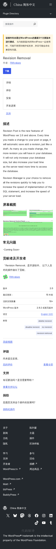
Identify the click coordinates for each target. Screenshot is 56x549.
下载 (7, 71)
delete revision (45, 321)
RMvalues (15, 62)
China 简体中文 (18, 508)
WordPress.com (13, 478)
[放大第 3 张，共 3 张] (48, 224)
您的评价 (8, 364)
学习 (5, 453)
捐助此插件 (9, 409)
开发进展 (11, 105)
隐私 (5, 443)
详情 (8, 82)
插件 (32, 438)
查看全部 (48, 364)
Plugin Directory (11, 13)
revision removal (44, 333)
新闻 (5, 432)
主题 (32, 432)
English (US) (47, 314)
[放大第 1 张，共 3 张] (22, 213)
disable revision (32, 327)
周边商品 (36, 469)
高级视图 (8, 341)
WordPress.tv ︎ (12, 469)
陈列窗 (33, 427)
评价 (8, 90)
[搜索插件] (35, 24)
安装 (8, 98)
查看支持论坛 (10, 386)
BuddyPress (11, 494)
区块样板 (34, 443)
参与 (32, 453)
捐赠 (33, 463)
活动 (32, 458)
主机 (5, 438)
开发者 (6, 463)
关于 (5, 427)
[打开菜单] (51, 4)
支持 (8, 113)
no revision (47, 327)
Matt (7, 484)
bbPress (9, 489)
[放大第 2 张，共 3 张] (48, 213)
